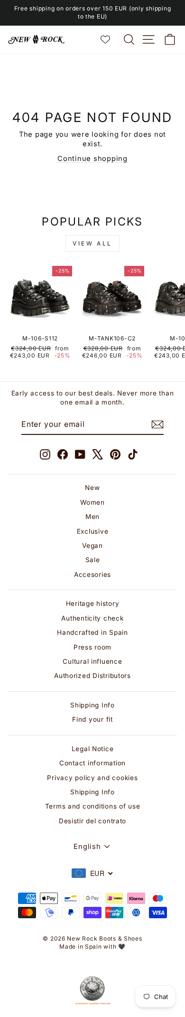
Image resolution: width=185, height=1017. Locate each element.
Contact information (92, 763)
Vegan (92, 545)
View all (92, 243)
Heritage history (93, 603)
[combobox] (92, 873)
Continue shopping (92, 158)
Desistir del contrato (92, 821)
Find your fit (92, 719)
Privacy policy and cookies (92, 778)
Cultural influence (92, 661)
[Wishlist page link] (110, 39)
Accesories (92, 574)
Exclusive (93, 531)
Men (92, 516)
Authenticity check (92, 618)
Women (92, 502)
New (92, 487)
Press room (92, 647)
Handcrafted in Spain (92, 632)
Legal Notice (93, 749)
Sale (92, 560)
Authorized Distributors (92, 675)
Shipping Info (92, 705)
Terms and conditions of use (92, 806)
